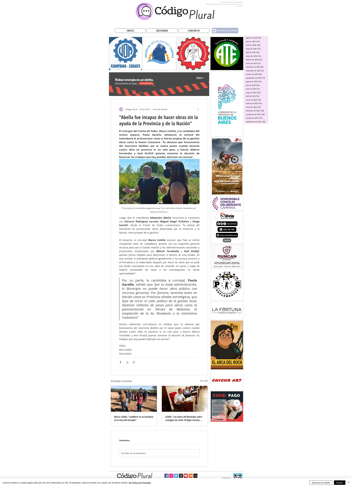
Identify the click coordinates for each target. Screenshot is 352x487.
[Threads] (181, 476)
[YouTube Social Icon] (186, 476)
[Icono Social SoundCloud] (191, 476)
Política (122, 345)
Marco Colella (125, 349)
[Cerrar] (348, 482)
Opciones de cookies (321, 482)
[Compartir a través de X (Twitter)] (127, 362)
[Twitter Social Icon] (176, 476)
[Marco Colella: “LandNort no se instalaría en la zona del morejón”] (134, 399)
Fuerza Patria (125, 353)
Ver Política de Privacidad (140, 482)
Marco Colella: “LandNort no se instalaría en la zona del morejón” (133, 418)
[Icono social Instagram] (171, 476)
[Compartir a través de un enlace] (134, 362)
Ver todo (204, 380)
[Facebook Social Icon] (166, 476)
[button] (162, 30)
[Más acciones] (198, 109)
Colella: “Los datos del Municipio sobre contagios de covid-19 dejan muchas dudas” (183, 418)
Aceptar (339, 482)
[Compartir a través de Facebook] (120, 362)
